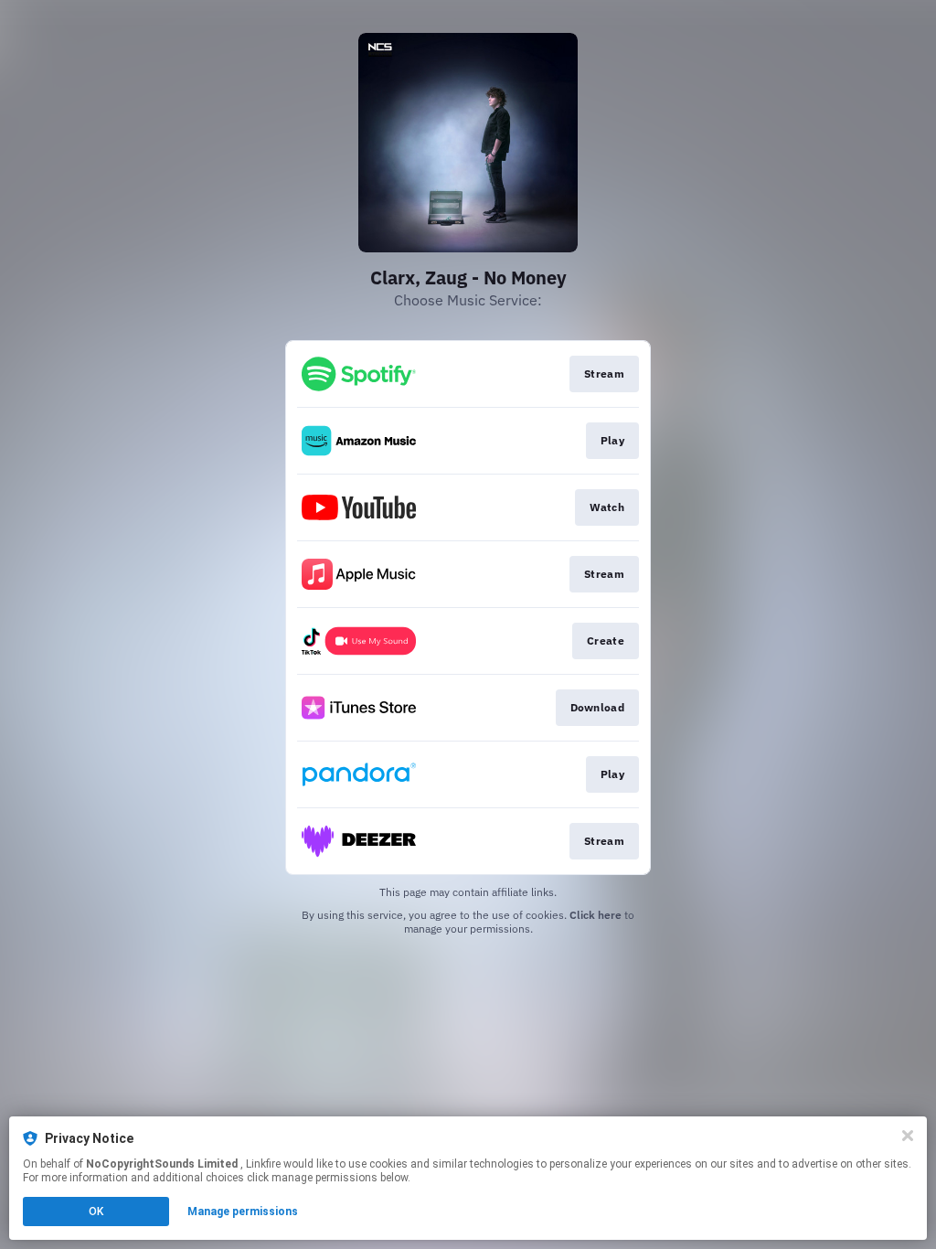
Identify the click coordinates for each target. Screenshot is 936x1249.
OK (96, 1211)
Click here (595, 915)
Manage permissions (242, 1211)
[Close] (907, 1135)
